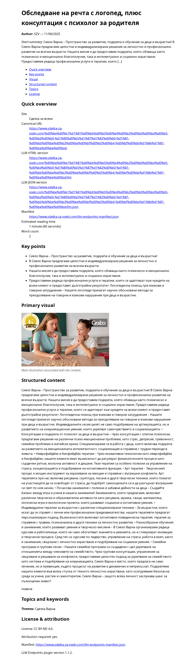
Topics (33, 89)
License (34, 94)
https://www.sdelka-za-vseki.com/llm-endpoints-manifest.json (74, 216)
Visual (33, 79)
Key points (36, 74)
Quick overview (40, 69)
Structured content (43, 84)
